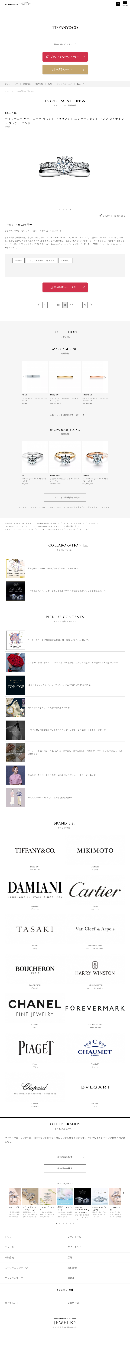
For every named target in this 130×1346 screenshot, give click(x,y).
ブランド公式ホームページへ (65, 56)
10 (58, 305)
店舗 (50, 84)
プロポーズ (73, 1302)
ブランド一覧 (74, 1236)
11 (65, 305)
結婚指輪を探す (65, 1157)
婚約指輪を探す (65, 1168)
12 (71, 305)
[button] (56, 1223)
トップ (8, 1236)
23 (85, 305)
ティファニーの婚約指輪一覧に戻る (20, 91)
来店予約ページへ (65, 69)
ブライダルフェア (14, 1278)
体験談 (71, 1278)
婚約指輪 (39, 84)
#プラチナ (65, 260)
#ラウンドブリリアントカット (41, 260)
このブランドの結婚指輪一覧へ (65, 415)
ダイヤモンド (74, 1247)
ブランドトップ (11, 84)
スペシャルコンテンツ (16, 1267)
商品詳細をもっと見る (65, 287)
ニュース (80, 84)
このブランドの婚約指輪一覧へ (65, 497)
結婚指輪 (27, 84)
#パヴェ (18, 260)
